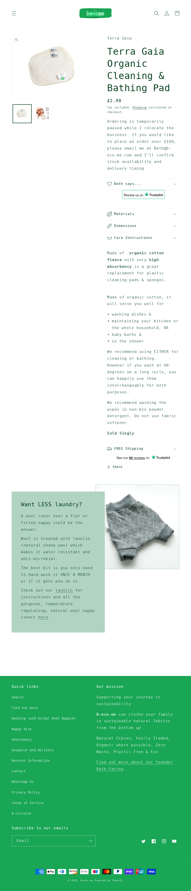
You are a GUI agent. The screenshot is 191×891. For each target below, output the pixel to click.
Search (18, 697)
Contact (19, 771)
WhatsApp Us (23, 781)
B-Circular (22, 813)
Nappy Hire (22, 729)
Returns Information (31, 760)
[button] (14, 13)
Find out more (25, 708)
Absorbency (22, 739)
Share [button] (118, 467)
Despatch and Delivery (33, 750)
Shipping (139, 107)
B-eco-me (87, 880)
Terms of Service (28, 803)
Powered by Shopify (109, 880)
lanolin (64, 590)
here (43, 617)
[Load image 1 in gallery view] (22, 113)
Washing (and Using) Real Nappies (44, 718)
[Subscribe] (90, 840)
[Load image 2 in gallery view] (43, 113)
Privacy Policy (26, 792)
